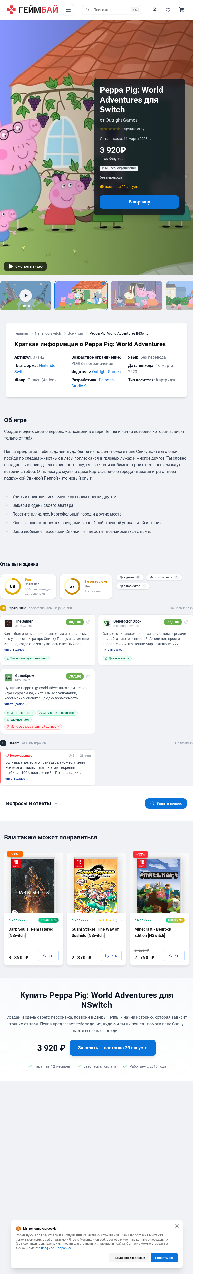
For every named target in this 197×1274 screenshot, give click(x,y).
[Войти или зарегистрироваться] (154, 9)
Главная (21, 333)
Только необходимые (129, 1258)
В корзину (139, 202)
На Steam (182, 743)
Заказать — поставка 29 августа (113, 1048)
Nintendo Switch (48, 333)
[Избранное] (168, 9)
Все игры (75, 333)
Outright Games (106, 371)
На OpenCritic (179, 608)
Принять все (164, 1258)
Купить (48, 956)
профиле (47, 1248)
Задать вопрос (169, 803)
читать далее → (16, 649)
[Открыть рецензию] (88, 622)
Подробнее (63, 1248)
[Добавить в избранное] (54, 856)
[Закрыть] (177, 1226)
